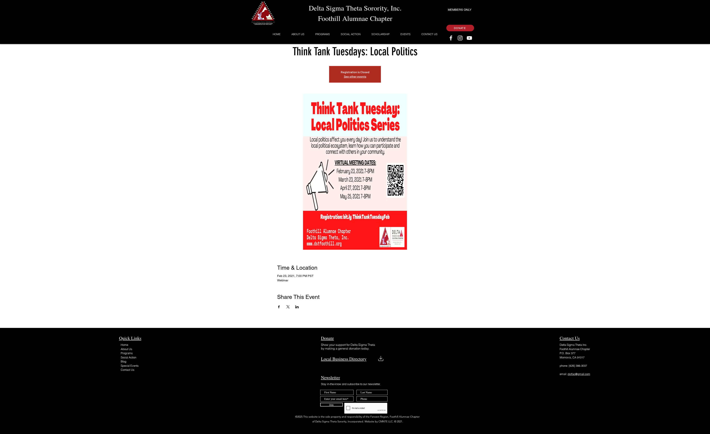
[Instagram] (460, 38)
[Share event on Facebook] (279, 306)
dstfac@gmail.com (579, 374)
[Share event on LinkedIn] (297, 306)
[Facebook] (451, 38)
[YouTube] (469, 38)
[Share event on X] (288, 306)
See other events (355, 76)
